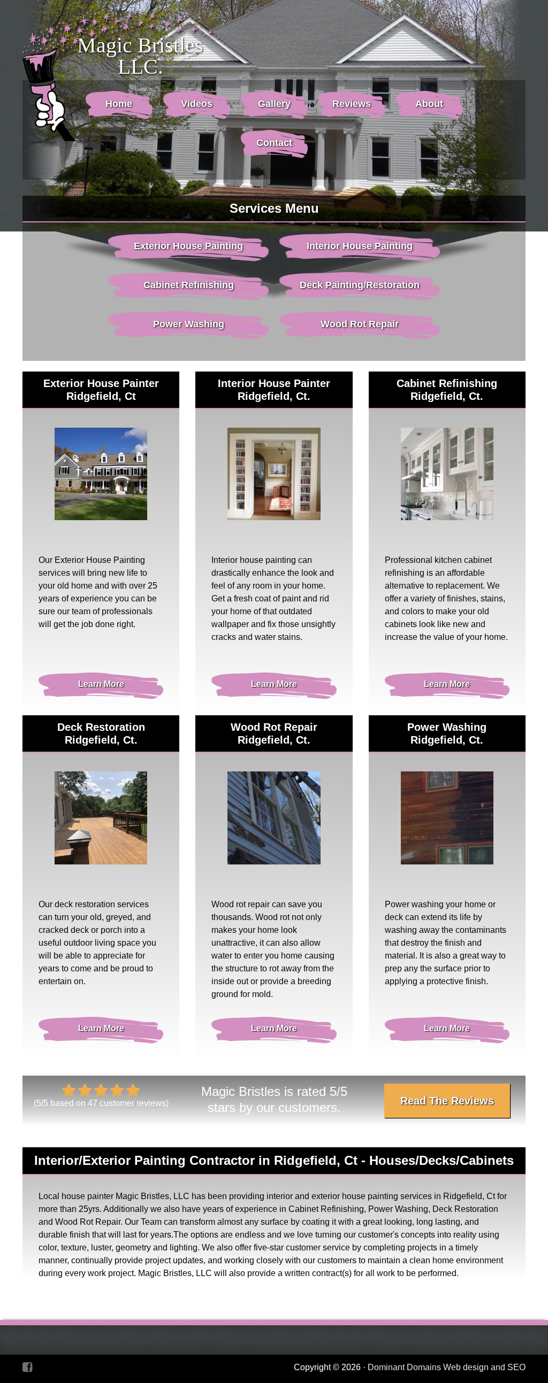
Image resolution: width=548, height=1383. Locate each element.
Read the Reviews (447, 1101)
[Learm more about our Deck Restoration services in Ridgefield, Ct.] (101, 817)
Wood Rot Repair (360, 324)
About (429, 103)
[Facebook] (27, 1367)
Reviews (351, 103)
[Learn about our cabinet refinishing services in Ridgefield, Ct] (447, 474)
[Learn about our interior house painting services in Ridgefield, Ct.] (273, 474)
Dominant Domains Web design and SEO (447, 1367)
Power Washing (188, 324)
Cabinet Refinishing (188, 285)
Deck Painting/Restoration (360, 285)
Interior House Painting (360, 246)
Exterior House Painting (188, 246)
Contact (274, 142)
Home (118, 103)
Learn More (101, 684)
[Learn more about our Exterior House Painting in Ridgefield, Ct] (101, 474)
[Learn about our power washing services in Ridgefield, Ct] (273, 817)
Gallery (274, 103)
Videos (196, 103)
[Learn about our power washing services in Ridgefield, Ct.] (447, 817)
